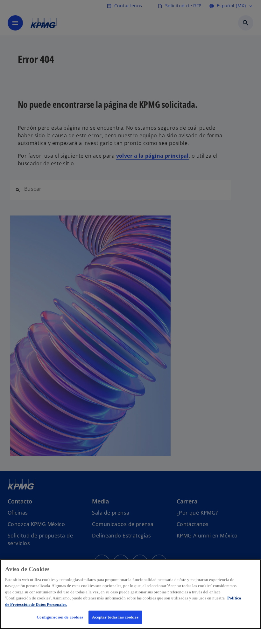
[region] (130, 594)
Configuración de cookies (60, 617)
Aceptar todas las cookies (115, 617)
